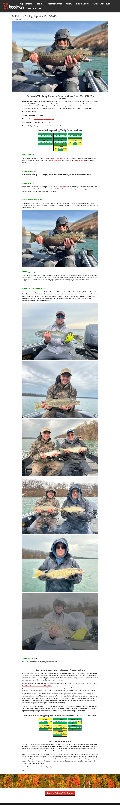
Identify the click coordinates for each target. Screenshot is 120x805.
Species (39, 4)
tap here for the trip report (60, 158)
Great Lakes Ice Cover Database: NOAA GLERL (37, 686)
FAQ (21, 4)
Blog (108, 4)
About (22, 9)
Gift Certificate (34, 9)
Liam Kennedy (63, 187)
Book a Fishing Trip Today (60, 793)
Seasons (28, 4)
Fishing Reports (82, 4)
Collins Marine (55, 160)
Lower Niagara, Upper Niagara (44, 119)
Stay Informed (98, 4)
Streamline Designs (79, 160)
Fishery (69, 4)
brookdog (17, 19)
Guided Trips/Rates (54, 4)
